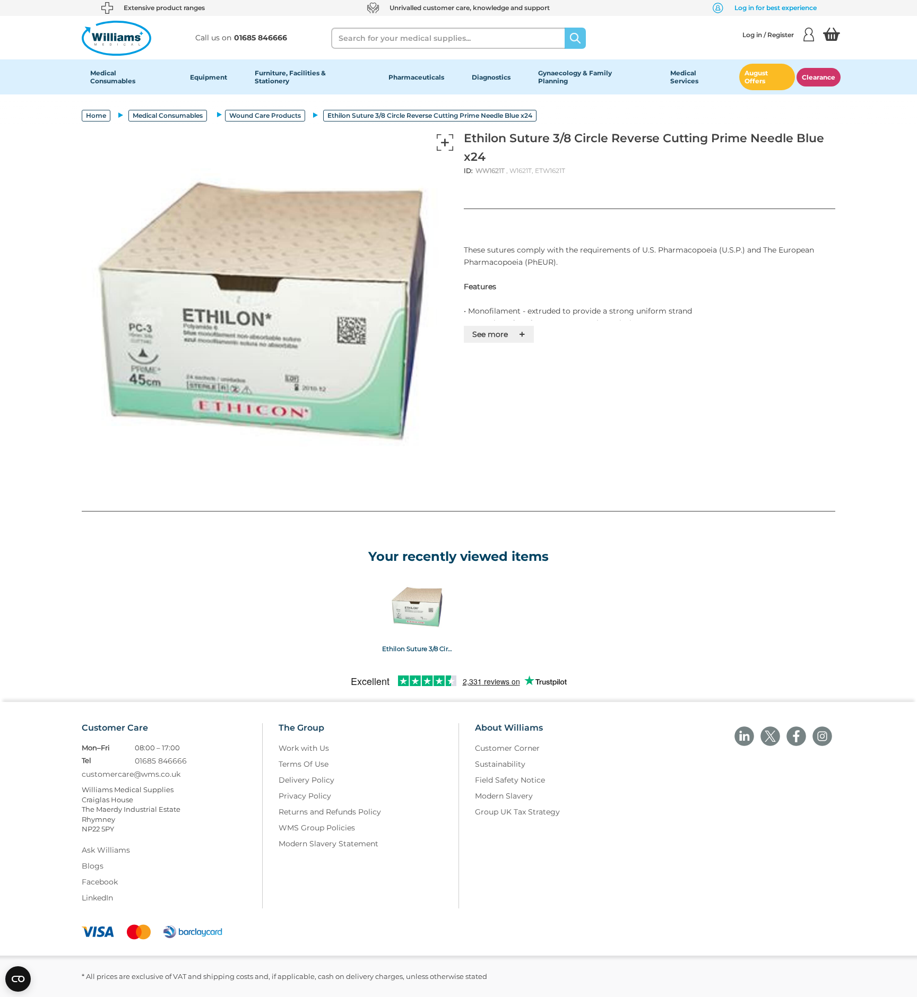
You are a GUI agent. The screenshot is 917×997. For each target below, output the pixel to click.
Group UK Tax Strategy (517, 812)
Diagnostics (491, 77)
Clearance (818, 77)
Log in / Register (768, 35)
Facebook (100, 882)
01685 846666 (161, 761)
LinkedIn (97, 898)
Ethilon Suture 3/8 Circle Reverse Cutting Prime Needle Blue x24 (418, 648)
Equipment (208, 77)
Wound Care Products (265, 115)
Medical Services (684, 77)
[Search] (575, 38)
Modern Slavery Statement (328, 843)
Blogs (92, 866)
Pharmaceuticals (416, 77)
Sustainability (500, 764)
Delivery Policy (306, 780)
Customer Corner (507, 748)
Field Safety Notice (510, 780)
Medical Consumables (112, 77)
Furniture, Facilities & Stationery (290, 77)
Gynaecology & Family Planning (575, 77)
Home (96, 115)
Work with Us (304, 748)
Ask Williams (106, 850)
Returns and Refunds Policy (330, 812)
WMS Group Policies (317, 828)
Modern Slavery (504, 796)
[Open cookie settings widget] (18, 979)
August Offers (756, 77)
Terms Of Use (303, 764)
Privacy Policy (305, 796)
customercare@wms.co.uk (131, 774)
